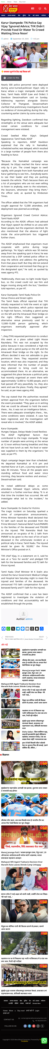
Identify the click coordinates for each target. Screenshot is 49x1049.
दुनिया (24, 15)
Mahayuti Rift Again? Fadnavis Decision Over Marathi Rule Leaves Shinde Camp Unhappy (21, 685)
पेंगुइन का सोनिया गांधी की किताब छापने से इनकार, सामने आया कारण (34, 701)
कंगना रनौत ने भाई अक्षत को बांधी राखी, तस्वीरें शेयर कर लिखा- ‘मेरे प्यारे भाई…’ (34, 692)
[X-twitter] (42, 1026)
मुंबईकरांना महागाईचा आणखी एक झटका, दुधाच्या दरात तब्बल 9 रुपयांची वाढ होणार (34, 652)
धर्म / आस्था (36, 15)
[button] (45, 9)
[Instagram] (38, 1026)
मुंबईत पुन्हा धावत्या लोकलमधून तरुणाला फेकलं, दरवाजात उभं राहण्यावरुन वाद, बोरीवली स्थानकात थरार (34, 724)
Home (3, 1)
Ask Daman (23, 1035)
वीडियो (16, 1003)
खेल (19, 15)
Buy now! (22, 1)
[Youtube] (33, 1026)
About (9, 1)
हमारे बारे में (30, 1011)
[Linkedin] (29, 1026)
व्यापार (22, 1003)
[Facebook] (25, 1026)
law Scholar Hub (37, 1035)
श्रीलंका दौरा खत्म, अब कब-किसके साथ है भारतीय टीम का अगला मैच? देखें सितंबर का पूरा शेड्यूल (34, 662)
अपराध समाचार (11, 15)
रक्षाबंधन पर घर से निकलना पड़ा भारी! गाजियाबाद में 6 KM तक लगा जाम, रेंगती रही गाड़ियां (34, 713)
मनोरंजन (44, 15)
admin (29, 619)
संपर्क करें (28, 1003)
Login (37, 1011)
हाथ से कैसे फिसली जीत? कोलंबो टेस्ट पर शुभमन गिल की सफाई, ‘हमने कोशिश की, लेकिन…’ (35, 745)
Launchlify (6, 1035)
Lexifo (14, 1035)
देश (29, 15)
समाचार (3, 15)
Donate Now (37, 1003)
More (11, 1011)
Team (15, 1)
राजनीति (11, 1003)
